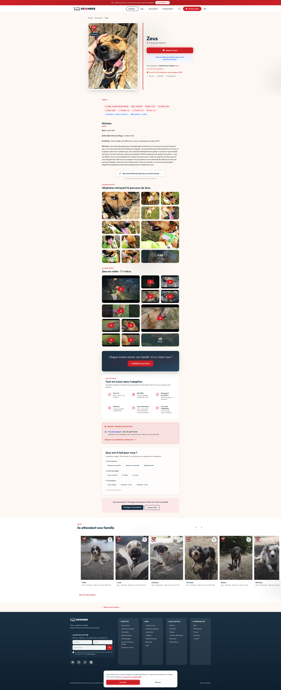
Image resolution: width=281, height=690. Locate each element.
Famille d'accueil (150, 639)
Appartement (149, 465)
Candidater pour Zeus (140, 363)
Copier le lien (152, 507)
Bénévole (148, 642)
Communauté (167, 9)
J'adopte (131, 9)
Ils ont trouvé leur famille (127, 643)
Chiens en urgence (127, 629)
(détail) (177, 66)
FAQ (194, 625)
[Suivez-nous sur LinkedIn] (91, 662)
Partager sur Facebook (132, 507)
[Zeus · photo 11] (131, 256)
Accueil (90, 18)
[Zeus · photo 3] (170, 198)
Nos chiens (99, 18)
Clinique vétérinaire (176, 635)
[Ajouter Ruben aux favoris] (248, 539)
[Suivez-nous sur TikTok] (85, 662)
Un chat (135, 475)
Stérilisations (174, 642)
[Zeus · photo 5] (170, 212)
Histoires (196, 635)
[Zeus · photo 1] (121, 205)
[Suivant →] (201, 527)
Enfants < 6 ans (142, 485)
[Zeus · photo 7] (160, 234)
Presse (195, 632)
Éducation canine (127, 647)
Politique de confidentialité (132, 677)
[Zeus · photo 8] (111, 241)
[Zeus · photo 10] (111, 256)
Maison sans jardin (132, 465)
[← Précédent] (196, 527)
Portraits (172, 629)
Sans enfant (111, 485)
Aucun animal (112, 475)
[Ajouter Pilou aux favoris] (110, 539)
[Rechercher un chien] (179, 9)
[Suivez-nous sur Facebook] (72, 662)
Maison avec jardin (114, 465)
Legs (147, 645)
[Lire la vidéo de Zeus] (121, 289)
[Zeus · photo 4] (150, 212)
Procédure (125, 632)
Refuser (158, 682)
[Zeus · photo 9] (131, 241)
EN (205, 9)
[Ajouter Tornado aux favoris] (214, 539)
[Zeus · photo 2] (150, 198)
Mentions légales (91, 654)
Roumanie (172, 639)
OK (110, 647)
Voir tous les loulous (87, 595)
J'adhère (148, 635)
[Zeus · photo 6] (121, 227)
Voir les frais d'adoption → (156, 69)
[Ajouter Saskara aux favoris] (179, 539)
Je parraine (149, 632)
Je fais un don (150, 625)
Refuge (171, 632)
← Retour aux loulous (110, 607)
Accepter (123, 682)
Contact (196, 639)
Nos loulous (125, 625)
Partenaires (197, 629)
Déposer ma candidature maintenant (119, 440)
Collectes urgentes (152, 629)
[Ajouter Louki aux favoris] (144, 539)
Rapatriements (126, 635)
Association (153, 9)
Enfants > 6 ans (126, 485)
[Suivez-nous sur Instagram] (78, 662)
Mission (172, 625)
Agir (142, 9)
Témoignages (126, 639)
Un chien (125, 475)
